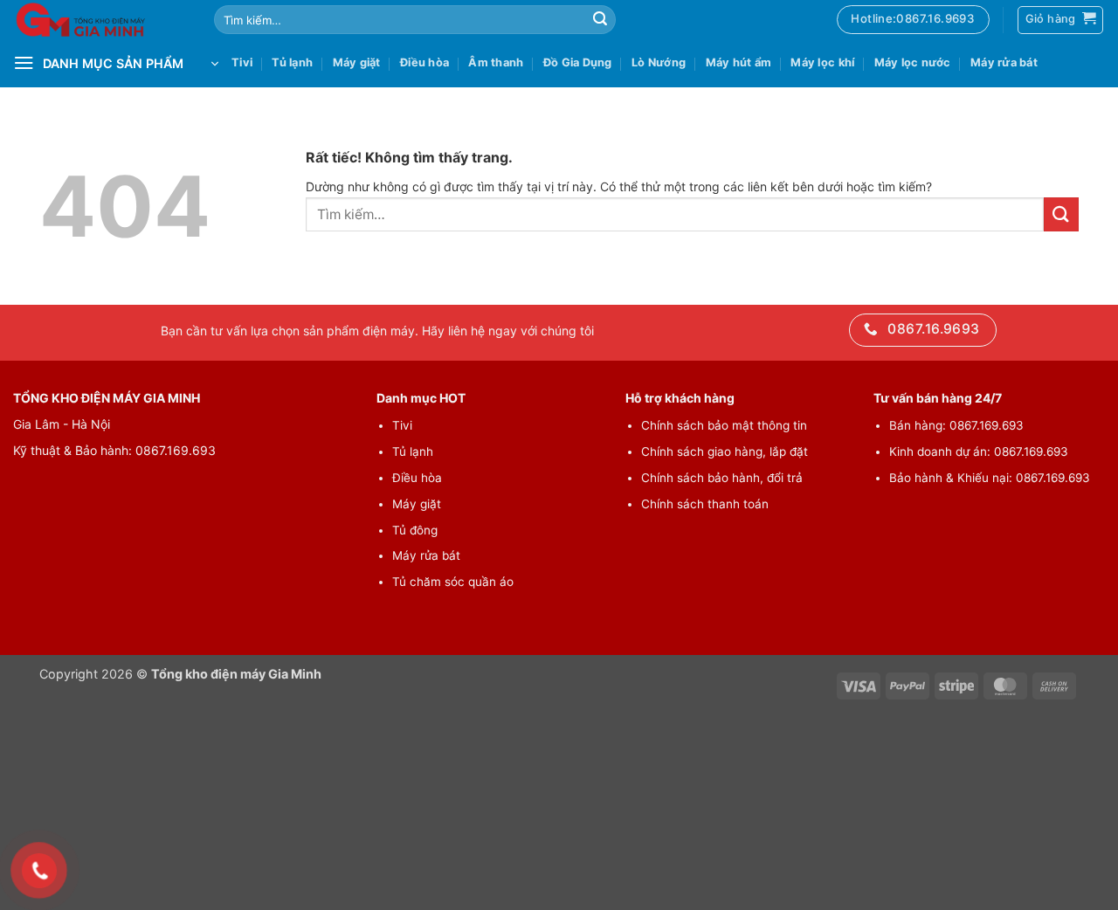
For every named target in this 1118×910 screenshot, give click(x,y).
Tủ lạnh (292, 62)
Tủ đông (415, 530)
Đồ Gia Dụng (577, 62)
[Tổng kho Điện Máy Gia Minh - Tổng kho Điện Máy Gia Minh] (100, 19)
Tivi (241, 62)
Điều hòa (424, 62)
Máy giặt (357, 62)
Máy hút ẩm (739, 62)
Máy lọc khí (822, 62)
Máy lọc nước (912, 62)
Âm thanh (495, 62)
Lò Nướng (658, 62)
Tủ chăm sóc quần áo (453, 582)
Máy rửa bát (1004, 62)
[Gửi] (600, 20)
